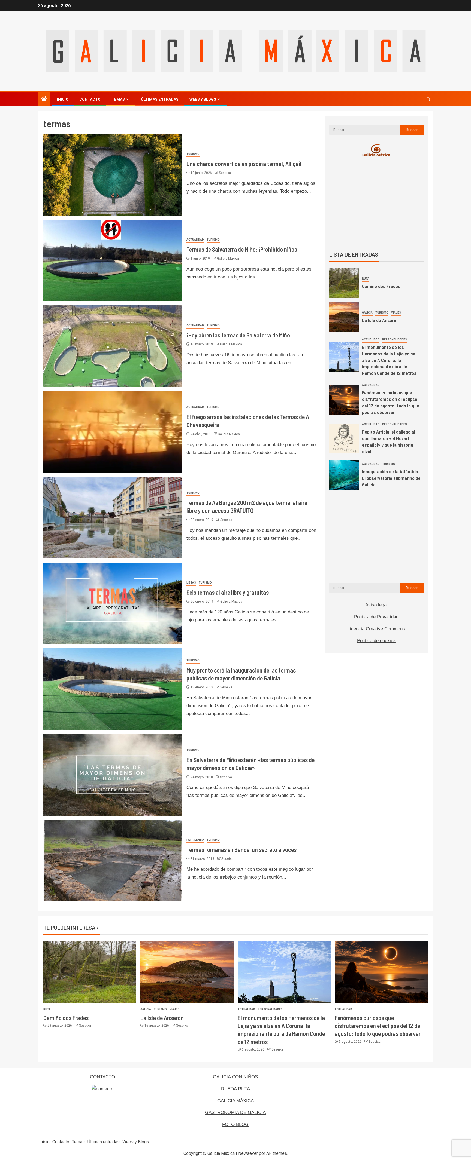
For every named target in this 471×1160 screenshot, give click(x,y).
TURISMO (193, 153)
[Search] (428, 99)
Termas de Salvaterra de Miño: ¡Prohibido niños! (242, 249)
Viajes (396, 312)
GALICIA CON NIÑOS (235, 1076)
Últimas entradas (160, 99)
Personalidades (394, 339)
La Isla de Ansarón (380, 320)
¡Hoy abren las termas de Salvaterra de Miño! (239, 335)
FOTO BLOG (235, 1124)
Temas (118, 99)
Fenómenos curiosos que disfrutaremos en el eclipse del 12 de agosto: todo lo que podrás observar (390, 402)
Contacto (90, 99)
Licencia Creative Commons (376, 628)
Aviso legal (376, 604)
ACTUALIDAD (195, 239)
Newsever (248, 1153)
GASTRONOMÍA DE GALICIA (235, 1112)
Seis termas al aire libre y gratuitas (227, 592)
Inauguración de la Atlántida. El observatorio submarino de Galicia (391, 477)
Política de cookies (376, 640)
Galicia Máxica (228, 258)
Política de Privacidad (376, 616)
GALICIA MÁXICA (235, 1100)
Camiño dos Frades (381, 286)
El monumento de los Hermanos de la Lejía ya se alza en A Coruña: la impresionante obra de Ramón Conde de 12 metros (389, 360)
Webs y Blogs (202, 99)
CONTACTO (102, 1076)
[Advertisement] (376, 204)
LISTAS (191, 582)
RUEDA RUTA (235, 1088)
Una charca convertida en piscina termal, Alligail (243, 163)
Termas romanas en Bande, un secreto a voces (241, 849)
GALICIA (367, 312)
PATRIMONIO (195, 839)
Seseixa (225, 173)
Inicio (62, 99)
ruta (365, 278)
